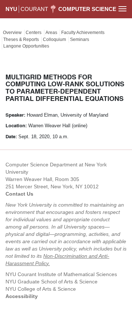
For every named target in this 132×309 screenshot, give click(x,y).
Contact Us (19, 194)
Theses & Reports (21, 39)
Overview (12, 32)
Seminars (79, 39)
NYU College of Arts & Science (41, 289)
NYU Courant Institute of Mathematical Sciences (61, 274)
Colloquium (54, 39)
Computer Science (87, 9)
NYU (11, 9)
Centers (33, 32)
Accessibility (22, 296)
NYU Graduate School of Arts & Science (52, 281)
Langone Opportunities (26, 46)
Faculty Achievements (82, 32)
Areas (51, 32)
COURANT (34, 9)
